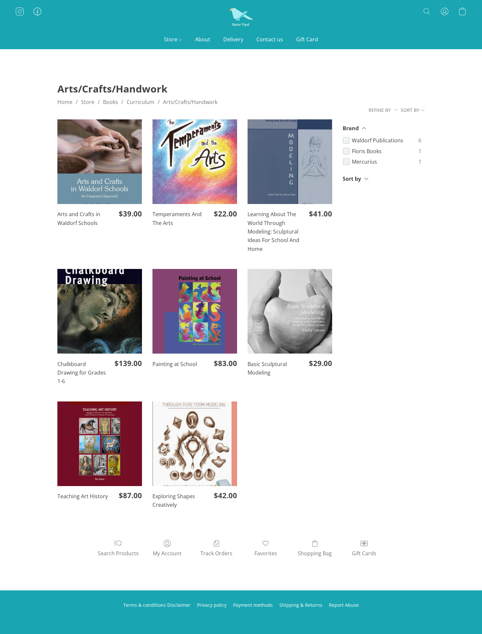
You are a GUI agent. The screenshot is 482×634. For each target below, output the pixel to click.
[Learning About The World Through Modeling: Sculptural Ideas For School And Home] (290, 161)
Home (64, 102)
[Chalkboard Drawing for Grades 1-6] (99, 311)
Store (171, 39)
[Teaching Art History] (99, 443)
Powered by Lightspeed (241, 616)
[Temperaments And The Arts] (194, 161)
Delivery (233, 39)
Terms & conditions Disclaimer (157, 605)
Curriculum (140, 102)
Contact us (269, 39)
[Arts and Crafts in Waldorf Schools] (99, 161)
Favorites (265, 553)
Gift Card (307, 39)
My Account (167, 553)
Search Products (118, 553)
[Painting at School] (194, 311)
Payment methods (253, 605)
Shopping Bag (315, 553)
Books (110, 102)
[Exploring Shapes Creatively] (194, 443)
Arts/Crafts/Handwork (190, 102)
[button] (241, 18)
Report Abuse (344, 605)
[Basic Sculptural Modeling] (290, 311)
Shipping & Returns (300, 605)
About (202, 39)
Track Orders (216, 553)
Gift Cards (364, 553)
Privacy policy (212, 605)
